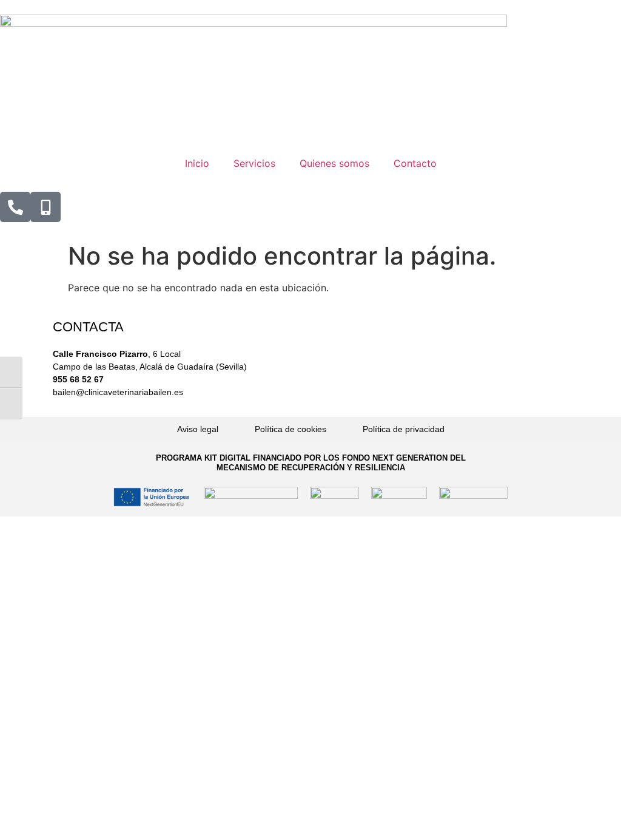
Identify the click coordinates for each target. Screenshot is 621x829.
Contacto (415, 163)
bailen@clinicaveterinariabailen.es (118, 392)
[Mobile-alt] (45, 207)
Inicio (197, 163)
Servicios (254, 163)
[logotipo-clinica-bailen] (253, 23)
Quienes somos (334, 163)
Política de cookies (290, 429)
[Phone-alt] (15, 207)
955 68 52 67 (78, 379)
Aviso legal (197, 429)
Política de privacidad (404, 429)
